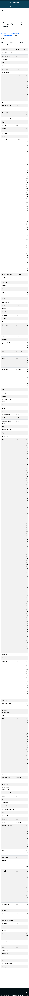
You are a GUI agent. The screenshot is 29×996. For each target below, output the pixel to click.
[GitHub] (27, 992)
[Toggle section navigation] (3, 11)
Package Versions (8, 35)
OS (2, 33)
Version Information (15, 33)
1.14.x (6, 33)
